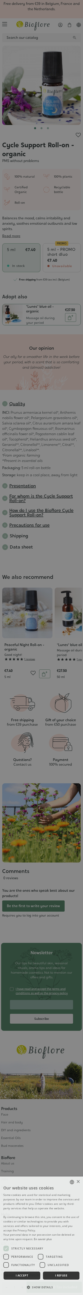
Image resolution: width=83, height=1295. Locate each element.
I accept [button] (22, 1275)
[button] (41, 1287)
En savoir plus (43, 1239)
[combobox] (72, 1182)
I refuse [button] (61, 1275)
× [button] (78, 1181)
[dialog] (41, 1236)
